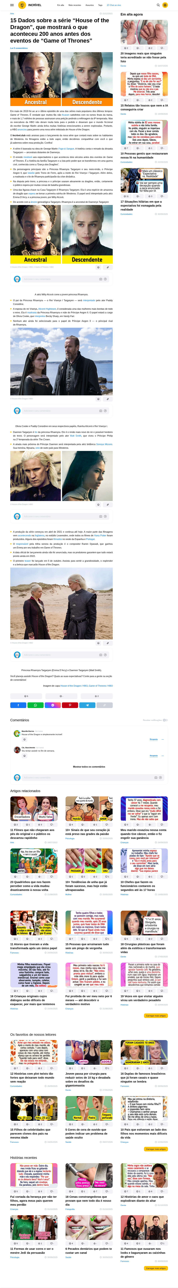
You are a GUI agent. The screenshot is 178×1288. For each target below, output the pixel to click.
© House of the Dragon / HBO (21, 267)
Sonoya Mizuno (104, 444)
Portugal (90, 539)
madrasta (32, 312)
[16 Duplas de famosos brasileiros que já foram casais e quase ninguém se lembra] (144, 1053)
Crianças (124, 842)
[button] (26, 696)
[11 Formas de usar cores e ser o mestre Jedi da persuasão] (34, 1228)
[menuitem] (60, 5)
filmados (57, 539)
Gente (123, 66)
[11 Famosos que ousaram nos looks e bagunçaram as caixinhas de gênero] (144, 1228)
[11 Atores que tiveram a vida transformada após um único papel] (34, 924)
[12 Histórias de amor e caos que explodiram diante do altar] (144, 1176)
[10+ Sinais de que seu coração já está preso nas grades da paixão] (89, 809)
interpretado (89, 300)
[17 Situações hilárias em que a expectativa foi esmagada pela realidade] (144, 181)
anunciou (22, 129)
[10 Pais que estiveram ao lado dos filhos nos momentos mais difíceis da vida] (144, 1109)
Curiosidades (126, 162)
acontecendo (24, 535)
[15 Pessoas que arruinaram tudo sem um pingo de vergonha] (89, 924)
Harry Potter (100, 535)
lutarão (31, 173)
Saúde (68, 1142)
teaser (28, 561)
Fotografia (70, 1209)
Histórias (124, 894)
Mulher (68, 894)
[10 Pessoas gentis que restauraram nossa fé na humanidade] (144, 133)
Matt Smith (75, 436)
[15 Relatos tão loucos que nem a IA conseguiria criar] (144, 85)
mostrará (27, 157)
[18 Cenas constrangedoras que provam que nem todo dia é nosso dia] (89, 1176)
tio (36, 432)
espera (31, 193)
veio (37, 448)
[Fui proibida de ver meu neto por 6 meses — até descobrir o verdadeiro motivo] (89, 976)
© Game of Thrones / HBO (43, 267)
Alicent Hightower (47, 309)
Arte (12, 13)
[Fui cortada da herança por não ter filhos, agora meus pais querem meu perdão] (34, 1176)
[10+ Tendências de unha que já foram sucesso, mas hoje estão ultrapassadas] (89, 861)
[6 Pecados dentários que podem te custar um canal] (89, 1228)
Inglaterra (39, 535)
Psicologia (69, 838)
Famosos (14, 953)
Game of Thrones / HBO (101, 686)
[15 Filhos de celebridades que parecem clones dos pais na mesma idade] (34, 1109)
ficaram (65, 115)
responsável (22, 544)
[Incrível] (30, 5)
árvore (34, 202)
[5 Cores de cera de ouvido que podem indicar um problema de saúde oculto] (89, 1109)
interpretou (40, 316)
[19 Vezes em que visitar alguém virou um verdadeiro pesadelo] (144, 976)
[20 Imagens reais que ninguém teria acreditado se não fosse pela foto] (144, 33)
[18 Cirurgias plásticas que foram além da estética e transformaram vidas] (144, 924)
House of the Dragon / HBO (74, 686)
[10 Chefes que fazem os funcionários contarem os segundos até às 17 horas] (144, 861)
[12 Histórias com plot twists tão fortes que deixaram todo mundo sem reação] (34, 1053)
